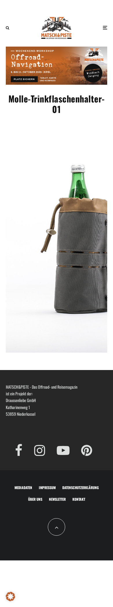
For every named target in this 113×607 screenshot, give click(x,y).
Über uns (35, 499)
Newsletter (57, 499)
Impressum (47, 487)
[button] (10, 596)
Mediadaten (23, 487)
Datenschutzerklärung (80, 487)
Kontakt (78, 499)
